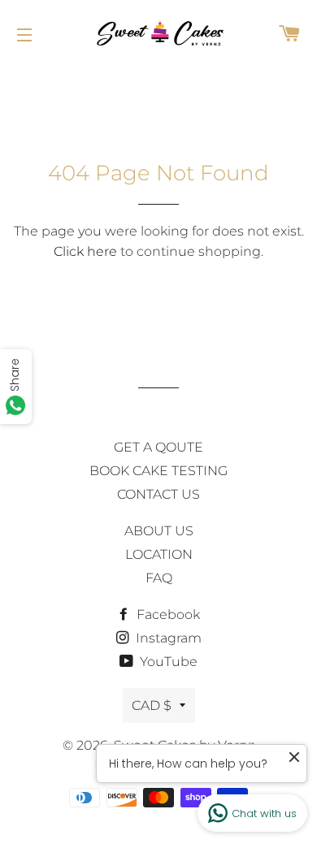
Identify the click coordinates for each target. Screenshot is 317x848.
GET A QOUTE (158, 447)
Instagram (167, 638)
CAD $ (152, 705)
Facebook (166, 614)
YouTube (167, 661)
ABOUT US (158, 531)
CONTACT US (158, 494)
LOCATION (159, 554)
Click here (85, 251)
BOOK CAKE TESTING (158, 470)
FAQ (158, 578)
